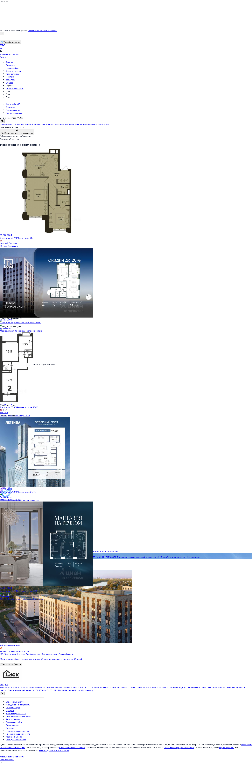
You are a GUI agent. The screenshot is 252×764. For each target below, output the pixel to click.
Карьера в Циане (14, 736)
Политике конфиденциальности (179, 747)
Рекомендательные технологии (54, 750)
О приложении (7, 759)
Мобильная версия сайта (12, 756)
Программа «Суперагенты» (18, 716)
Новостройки (12, 68)
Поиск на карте (13, 707)
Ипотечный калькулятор (17, 730)
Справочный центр (15, 701)
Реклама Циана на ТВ (16, 713)
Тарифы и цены (13, 719)
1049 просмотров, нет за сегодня (17, 133)
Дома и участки (13, 70)
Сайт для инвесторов (16, 739)
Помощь (10, 728)
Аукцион (10, 710)
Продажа (10, 65)
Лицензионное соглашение (72, 747)
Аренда (9, 62)
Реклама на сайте (14, 722)
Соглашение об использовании (42, 30)
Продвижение (12, 725)
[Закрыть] (2, 33)
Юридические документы (18, 704)
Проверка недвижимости (18, 733)
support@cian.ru (226, 747)
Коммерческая (12, 73)
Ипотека (10, 76)
